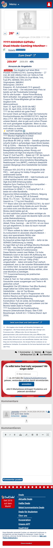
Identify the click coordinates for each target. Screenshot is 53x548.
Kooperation (25, 520)
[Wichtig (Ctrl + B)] (5, 434)
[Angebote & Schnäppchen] (3, 7)
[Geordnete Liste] (37, 434)
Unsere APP (24, 524)
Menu (13, 4)
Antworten (15, 416)
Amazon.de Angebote (20, 66)
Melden (24, 416)
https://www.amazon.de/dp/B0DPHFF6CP (22, 133)
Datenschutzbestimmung (35, 378)
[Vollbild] (47, 434)
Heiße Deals (24, 503)
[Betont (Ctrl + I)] (10, 434)
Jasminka (15, 412)
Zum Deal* (25, 55)
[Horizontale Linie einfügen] (43, 434)
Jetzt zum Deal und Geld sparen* (25, 322)
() (30, 354)
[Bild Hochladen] (20, 434)
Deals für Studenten (28, 511)
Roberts (11, 50)
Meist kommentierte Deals (31, 507)
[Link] (26, 434)
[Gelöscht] (14, 434)
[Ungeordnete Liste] (32, 434)
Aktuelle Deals (25, 499)
